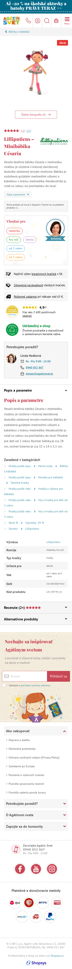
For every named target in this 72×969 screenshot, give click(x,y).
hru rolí (13, 239)
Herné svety (45, 466)
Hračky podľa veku (20, 488)
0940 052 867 (34, 367)
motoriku (14, 231)
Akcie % (14, 522)
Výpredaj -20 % (34, 522)
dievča (30, 239)
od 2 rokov (15, 248)
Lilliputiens (32, 528)
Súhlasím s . (29, 685)
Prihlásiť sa (58, 676)
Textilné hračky (20, 482)
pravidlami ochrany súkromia (35, 685)
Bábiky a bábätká (19, 31)
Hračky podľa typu (20, 466)
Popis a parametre (18, 390)
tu (17, 207)
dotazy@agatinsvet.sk (39, 373)
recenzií (27, 316)
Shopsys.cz (57, 955)
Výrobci (14, 528)
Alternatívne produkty (21, 619)
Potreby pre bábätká (50, 477)
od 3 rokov (15, 257)
